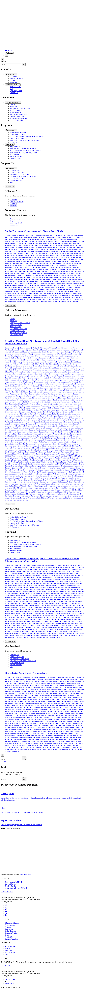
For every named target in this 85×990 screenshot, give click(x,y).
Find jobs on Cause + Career (20, 108)
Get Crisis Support (16, 120)
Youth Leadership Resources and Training (24, 140)
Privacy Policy (10, 983)
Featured (9, 144)
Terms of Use (10, 979)
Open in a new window (25, 874)
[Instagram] (6, 905)
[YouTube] (6, 911)
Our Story (13, 76)
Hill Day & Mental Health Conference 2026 (25, 150)
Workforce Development (18, 138)
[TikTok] (6, 909)
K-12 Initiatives (15, 154)
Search (10, 53)
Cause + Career (15, 158)
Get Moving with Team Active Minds (23, 176)
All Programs (14, 142)
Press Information (11, 939)
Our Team (13, 80)
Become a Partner (16, 180)
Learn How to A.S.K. (17, 116)
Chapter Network (11, 946)
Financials (13, 82)
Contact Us (14, 93)
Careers (12, 104)
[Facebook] (5, 907)
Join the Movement (12, 102)
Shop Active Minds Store (18, 114)
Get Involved (10, 168)
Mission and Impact (16, 78)
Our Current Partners (17, 178)
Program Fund (15, 146)
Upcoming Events (16, 91)
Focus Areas (10, 130)
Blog (11, 89)
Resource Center (11, 933)
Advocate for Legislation (18, 118)
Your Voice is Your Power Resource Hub (24, 148)
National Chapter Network (19, 132)
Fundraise (8, 950)
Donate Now (14, 170)
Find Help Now (6, 966)
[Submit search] (24, 64)
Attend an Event (15, 112)
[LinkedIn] (6, 915)
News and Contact (12, 84)
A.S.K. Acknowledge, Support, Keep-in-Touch (26, 136)
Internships (13, 106)
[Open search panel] (2, 755)
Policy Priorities (10, 931)
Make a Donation (7, 892)
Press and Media (15, 87)
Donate (10, 51)
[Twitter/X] (6, 913)
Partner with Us (10, 952)
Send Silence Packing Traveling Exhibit (24, 152)
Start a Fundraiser (16, 110)
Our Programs (10, 925)
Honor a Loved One (17, 172)
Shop (11, 182)
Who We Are (10, 74)
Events (7, 948)
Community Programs (17, 134)
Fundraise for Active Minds (19, 174)
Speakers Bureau (16, 156)
